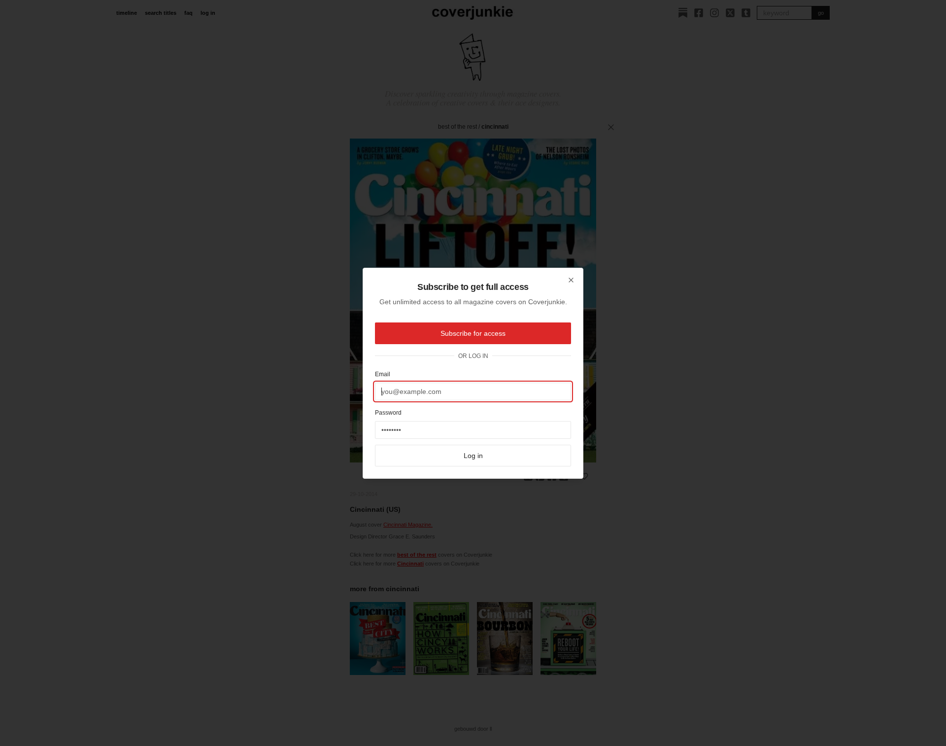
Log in (473, 456)
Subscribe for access (473, 333)
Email (382, 374)
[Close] (571, 280)
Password (388, 412)
